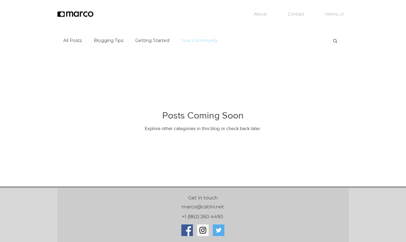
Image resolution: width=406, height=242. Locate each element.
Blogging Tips (108, 40)
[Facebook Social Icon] (187, 230)
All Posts (72, 40)
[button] (335, 41)
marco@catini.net (203, 207)
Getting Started (152, 40)
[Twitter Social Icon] (218, 230)
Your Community (199, 40)
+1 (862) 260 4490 (203, 216)
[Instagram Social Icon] (203, 230)
